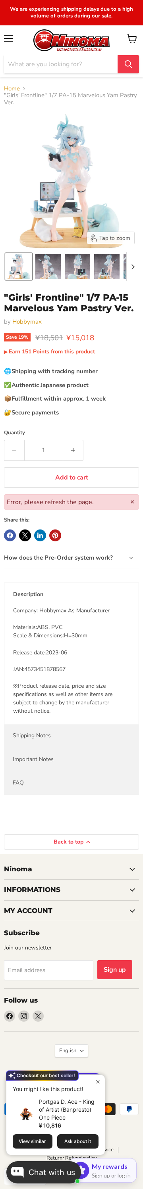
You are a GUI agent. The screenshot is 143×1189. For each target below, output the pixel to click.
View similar (32, 1141)
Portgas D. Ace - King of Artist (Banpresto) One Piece (67, 1109)
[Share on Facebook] (10, 535)
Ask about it (77, 1141)
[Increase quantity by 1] (73, 450)
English (67, 1050)
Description (28, 594)
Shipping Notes (32, 735)
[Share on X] (25, 535)
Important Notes (33, 759)
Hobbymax (27, 322)
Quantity (14, 433)
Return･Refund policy (71, 1158)
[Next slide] (132, 266)
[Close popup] (97, 1081)
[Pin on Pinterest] (55, 535)
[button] (18, 266)
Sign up (115, 969)
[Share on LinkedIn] (40, 535)
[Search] (128, 64)
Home (12, 88)
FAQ (18, 782)
